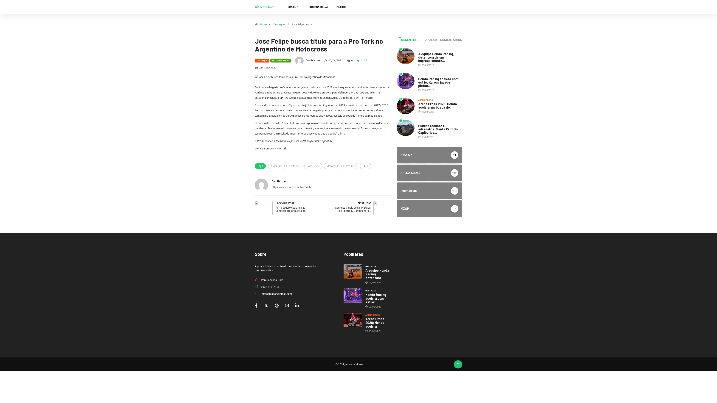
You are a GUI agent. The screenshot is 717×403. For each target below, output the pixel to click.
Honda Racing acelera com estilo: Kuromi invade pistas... (438, 82)
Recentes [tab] (409, 40)
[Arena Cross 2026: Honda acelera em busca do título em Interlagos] (353, 320)
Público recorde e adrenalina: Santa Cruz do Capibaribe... (438, 129)
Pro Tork (351, 166)
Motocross (333, 166)
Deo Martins (313, 60)
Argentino (276, 166)
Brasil (292, 7)
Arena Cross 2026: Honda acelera (374, 322)
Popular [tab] (430, 40)
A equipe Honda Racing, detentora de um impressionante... (436, 57)
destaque (294, 166)
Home (263, 24)
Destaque (279, 24)
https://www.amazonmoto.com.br (292, 187)
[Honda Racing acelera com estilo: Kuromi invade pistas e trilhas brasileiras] (353, 295)
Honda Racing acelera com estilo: (375, 298)
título (366, 166)
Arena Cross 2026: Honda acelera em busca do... (437, 105)
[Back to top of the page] (458, 364)
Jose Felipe (313, 166)
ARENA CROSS (425, 100)
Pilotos (341, 7)
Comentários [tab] (451, 40)
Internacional (318, 7)
